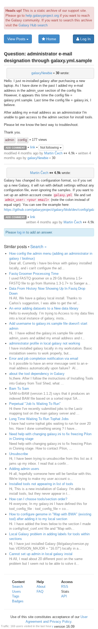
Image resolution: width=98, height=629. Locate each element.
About (41, 587)
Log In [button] (85, 39)
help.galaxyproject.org (42, 16)
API (64, 596)
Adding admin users (24, 469)
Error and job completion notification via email (43, 358)
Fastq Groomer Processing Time (34, 274)
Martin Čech (53, 153)
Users (16, 591)
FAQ (40, 591)
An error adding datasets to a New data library (43, 308)
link (32, 147)
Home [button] (50, 39)
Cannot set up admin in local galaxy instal (40, 554)
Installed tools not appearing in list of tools (41, 484)
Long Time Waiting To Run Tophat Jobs (39, 419)
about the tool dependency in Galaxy (37, 374)
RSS (64, 587)
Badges (18, 601)
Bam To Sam (19, 389)
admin (9, 140)
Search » (38, 246)
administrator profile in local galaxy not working (44, 343)
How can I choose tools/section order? (38, 499)
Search (17, 587)
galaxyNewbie (41, 73)
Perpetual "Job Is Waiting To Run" (35, 404)
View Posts (16, 39)
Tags (15, 596)
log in (21, 232)
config (22, 140)
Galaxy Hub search (33, 25)
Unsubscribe (18, 454)
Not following (50, 147)
